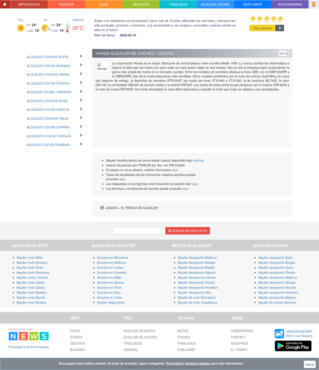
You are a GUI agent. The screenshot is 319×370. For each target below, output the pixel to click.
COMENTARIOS (242, 331)
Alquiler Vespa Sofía (111, 302)
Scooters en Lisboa (110, 267)
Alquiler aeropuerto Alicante (277, 287)
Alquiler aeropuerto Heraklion (278, 292)
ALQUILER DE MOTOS (139, 331)
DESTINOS (77, 343)
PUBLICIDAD (186, 349)
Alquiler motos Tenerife (32, 277)
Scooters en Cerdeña (111, 272)
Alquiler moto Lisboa (30, 282)
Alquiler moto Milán (29, 257)
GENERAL (130, 349)
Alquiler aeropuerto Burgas (276, 262)
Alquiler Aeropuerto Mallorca (197, 257)
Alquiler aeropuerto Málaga (277, 282)
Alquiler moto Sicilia (29, 267)
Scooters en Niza (108, 292)
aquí (175, 170)
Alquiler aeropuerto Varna (275, 267)
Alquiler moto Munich (30, 297)
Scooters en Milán (109, 277)
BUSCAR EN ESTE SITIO (189, 231)
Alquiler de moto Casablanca (197, 302)
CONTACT (238, 337)
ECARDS (76, 337)
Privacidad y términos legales (29, 347)
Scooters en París (109, 287)
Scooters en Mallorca (111, 262)
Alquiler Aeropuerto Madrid (196, 267)
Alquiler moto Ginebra (31, 302)
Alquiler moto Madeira (31, 292)
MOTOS (182, 331)
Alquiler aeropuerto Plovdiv (276, 272)
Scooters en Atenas (110, 282)
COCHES (183, 337)
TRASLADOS (132, 343)
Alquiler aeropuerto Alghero (277, 297)
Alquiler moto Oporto (30, 287)
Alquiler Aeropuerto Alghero (197, 272)
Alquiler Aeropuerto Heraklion (198, 287)
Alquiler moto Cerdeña (31, 262)
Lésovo (78, 19)
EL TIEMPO (239, 349)
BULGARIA (77, 349)
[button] (29, 4)
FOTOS (75, 331)
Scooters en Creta (109, 297)
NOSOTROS (239, 343)
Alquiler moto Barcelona (32, 272)
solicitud (198, 160)
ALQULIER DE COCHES (140, 337)
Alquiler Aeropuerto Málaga (196, 262)
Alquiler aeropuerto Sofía (275, 257)
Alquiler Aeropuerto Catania (197, 277)
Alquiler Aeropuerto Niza (194, 292)
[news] (29, 333)
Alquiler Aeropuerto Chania (196, 282)
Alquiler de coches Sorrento (277, 302)
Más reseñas (262, 28)
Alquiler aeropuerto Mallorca (277, 277)
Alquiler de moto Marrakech (197, 297)
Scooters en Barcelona (112, 257)
